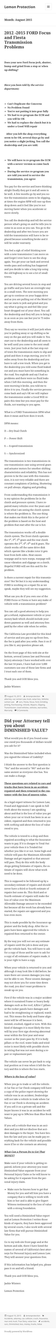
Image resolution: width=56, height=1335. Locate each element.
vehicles (33, 707)
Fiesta (26, 702)
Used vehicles (23, 707)
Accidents (8, 1318)
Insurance (43, 1318)
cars (21, 702)
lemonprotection (33, 696)
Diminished (14, 1324)
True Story (22, 1321)
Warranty (8, 710)
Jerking (7, 704)
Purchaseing (16, 704)
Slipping (41, 704)
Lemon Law (21, 699)
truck (29, 699)
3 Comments (22, 710)
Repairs (33, 704)
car (14, 699)
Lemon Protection (19, 6)
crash (35, 1318)
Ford (37, 702)
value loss (36, 699)
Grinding (43, 702)
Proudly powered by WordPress (18, 1331)
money (27, 1324)
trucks (33, 1324)
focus (32, 702)
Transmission (10, 707)
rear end (8, 1321)
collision (28, 1318)
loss (21, 1324)
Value (39, 1324)
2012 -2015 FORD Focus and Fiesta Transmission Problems (27, 40)
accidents (45, 1321)
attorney (8, 699)
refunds (26, 704)
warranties (42, 707)
